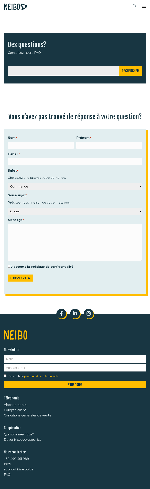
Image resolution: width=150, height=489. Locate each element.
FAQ (37, 53)
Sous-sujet (17, 195)
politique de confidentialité (52, 266)
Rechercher (130, 71)
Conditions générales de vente (27, 415)
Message (15, 220)
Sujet (12, 170)
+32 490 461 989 (16, 459)
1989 (7, 464)
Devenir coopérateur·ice (23, 439)
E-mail (13, 154)
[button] (144, 6)
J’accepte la (42, 266)
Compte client (15, 410)
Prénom (83, 138)
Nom (12, 138)
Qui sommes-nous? (19, 434)
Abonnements (15, 405)
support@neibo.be (18, 469)
